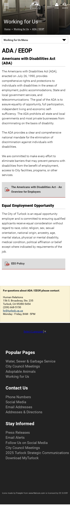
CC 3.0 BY (63, 493)
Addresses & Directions (24, 412)
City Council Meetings (23, 366)
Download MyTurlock (22, 458)
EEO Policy (18, 263)
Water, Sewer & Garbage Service (30, 361)
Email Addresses (19, 407)
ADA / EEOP (38, 29)
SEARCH (65, 8)
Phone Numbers (18, 397)
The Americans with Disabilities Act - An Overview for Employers (36, 189)
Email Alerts (15, 437)
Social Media (16, 402)
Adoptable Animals (21, 371)
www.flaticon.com (37, 493)
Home (7, 29)
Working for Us (21, 29)
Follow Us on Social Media (27, 443)
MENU (6, 8)
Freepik (19, 493)
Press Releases (18, 432)
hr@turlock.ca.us (13, 310)
